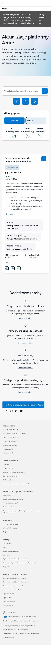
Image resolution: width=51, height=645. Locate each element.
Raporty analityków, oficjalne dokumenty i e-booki (19, 563)
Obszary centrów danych (11, 441)
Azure (5, 8)
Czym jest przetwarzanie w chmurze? (15, 578)
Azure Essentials (8, 449)
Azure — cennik (8, 468)
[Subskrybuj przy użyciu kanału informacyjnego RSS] (25, 101)
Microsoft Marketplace (10, 528)
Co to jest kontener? (9, 601)
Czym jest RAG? (8, 605)
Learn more (10, 214)
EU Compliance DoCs (32, 633)
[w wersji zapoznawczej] (28, 136)
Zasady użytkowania (9, 629)
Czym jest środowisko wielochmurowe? (15, 582)
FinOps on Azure (8, 480)
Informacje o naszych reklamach (13, 633)
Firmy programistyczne (10, 524)
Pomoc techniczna (9, 507)
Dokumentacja (7, 543)
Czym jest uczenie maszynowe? (13, 586)
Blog (4, 547)
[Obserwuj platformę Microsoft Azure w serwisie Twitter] (6, 410)
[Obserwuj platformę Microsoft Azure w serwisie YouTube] (21, 410)
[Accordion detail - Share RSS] (13, 268)
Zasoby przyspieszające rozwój (13, 499)
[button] (16, 101)
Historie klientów (8, 453)
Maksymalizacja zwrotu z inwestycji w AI (16, 484)
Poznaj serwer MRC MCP (41, 18)
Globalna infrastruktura (10, 437)
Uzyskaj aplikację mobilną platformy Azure (25, 405)
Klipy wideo (7, 567)
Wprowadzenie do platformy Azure (14, 433)
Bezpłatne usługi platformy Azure (14, 472)
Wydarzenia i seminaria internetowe (14, 559)
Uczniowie (6, 555)
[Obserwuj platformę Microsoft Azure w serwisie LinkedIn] (16, 410)
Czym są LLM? (7, 598)
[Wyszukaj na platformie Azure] (2, 3)
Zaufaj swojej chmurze (10, 445)
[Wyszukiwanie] (45, 91)
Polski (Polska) (11, 612)
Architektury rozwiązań (10, 503)
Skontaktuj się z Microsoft (11, 626)
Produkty (6, 464)
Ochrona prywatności (28, 626)
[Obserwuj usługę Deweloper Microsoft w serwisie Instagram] (11, 410)
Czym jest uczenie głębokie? (12, 590)
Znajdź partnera (8, 532)
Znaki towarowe (23, 629)
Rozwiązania (7, 495)
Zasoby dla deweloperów (11, 551)
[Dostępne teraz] (40, 136)
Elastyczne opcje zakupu (10, 476)
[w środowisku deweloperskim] (13, 136)
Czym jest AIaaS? (8, 594)
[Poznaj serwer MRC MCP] (34, 101)
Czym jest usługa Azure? (10, 429)
